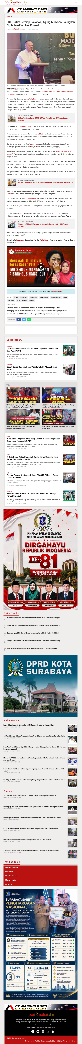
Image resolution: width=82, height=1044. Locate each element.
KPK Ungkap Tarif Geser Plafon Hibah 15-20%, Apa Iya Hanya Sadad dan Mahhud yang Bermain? (37, 311)
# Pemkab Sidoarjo (11, 876)
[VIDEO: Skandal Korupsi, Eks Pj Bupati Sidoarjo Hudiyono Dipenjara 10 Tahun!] (23, 417)
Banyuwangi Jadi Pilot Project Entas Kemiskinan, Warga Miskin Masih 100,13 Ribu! (32, 633)
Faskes (32, 300)
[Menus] (76, 2)
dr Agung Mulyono (27, 126)
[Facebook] (18, 319)
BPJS (41, 134)
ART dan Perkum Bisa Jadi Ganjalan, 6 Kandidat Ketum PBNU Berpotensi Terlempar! (33, 617)
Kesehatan (20, 240)
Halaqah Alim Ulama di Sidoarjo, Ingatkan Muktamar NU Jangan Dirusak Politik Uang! (33, 640)
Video (8, 436)
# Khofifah (8, 884)
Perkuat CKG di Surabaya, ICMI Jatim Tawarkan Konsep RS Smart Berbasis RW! (45, 182)
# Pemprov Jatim (10, 880)
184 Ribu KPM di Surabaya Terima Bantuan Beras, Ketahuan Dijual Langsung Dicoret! (33, 625)
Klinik (8, 194)
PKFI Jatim (11, 300)
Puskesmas (33, 144)
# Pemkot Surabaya (11, 867)
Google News (57, 291)
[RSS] (53, 1032)
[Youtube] (48, 1032)
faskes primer (31, 198)
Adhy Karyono (34, 99)
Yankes (24, 300)
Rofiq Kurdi (44, 240)
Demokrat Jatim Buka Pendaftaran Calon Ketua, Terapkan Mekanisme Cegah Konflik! (33, 307)
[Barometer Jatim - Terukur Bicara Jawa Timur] (15, 2)
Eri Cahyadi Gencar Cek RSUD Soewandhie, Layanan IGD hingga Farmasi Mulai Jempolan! (34, 314)
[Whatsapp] (29, 319)
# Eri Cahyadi (9, 871)
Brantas (9, 346)
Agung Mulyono (56, 297)
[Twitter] (24, 319)
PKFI (18, 300)
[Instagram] (43, 1032)
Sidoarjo (9, 364)
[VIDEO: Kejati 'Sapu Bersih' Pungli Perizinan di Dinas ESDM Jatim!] (59, 417)
